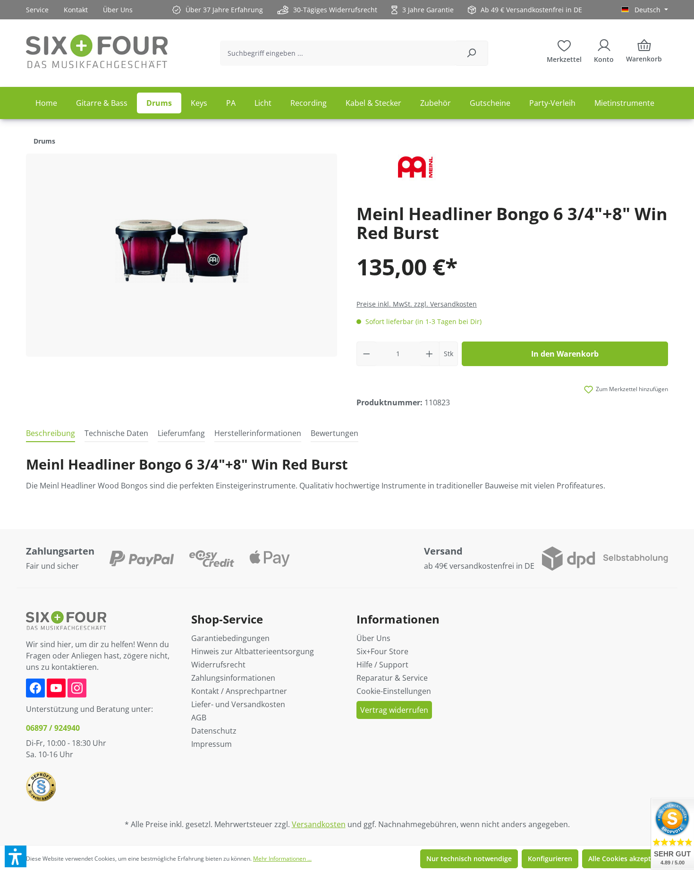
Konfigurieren (550, 858)
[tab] (50, 433)
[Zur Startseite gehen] (97, 51)
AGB (198, 717)
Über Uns (118, 9)
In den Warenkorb (565, 354)
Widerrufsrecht (218, 664)
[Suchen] (471, 53)
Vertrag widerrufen (394, 710)
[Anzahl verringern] (366, 354)
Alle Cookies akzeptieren (628, 858)
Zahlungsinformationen (233, 678)
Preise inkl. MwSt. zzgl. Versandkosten (416, 303)
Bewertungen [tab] (334, 433)
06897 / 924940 (53, 728)
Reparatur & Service (392, 678)
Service (37, 9)
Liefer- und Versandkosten (238, 704)
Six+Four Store (382, 651)
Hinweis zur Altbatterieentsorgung (252, 651)
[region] (182, 255)
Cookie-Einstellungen (393, 691)
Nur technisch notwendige (469, 858)
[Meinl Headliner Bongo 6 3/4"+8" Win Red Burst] (181, 255)
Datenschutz (214, 731)
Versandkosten (319, 824)
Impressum (211, 744)
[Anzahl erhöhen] (430, 354)
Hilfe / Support (382, 664)
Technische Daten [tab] (116, 433)
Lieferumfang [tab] (181, 433)
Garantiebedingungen (230, 638)
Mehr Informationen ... (282, 859)
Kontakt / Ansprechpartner (239, 691)
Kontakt (76, 9)
